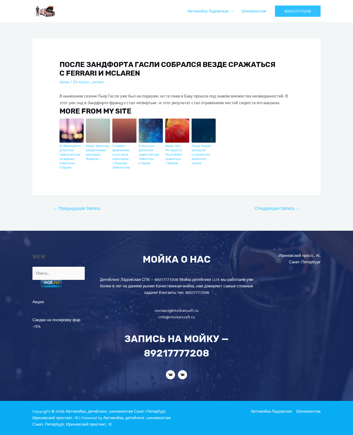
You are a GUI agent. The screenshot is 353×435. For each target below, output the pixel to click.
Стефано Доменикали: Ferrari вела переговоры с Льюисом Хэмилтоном (121, 156)
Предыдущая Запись (76, 208)
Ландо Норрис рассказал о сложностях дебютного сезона (201, 154)
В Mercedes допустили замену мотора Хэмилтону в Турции (149, 154)
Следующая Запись (277, 208)
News (64, 81)
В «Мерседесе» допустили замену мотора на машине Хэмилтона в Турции (70, 156)
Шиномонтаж (254, 11)
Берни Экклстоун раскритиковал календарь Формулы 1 (97, 152)
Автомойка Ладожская (208, 11)
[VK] (170, 374)
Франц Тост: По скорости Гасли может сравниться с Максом (174, 154)
